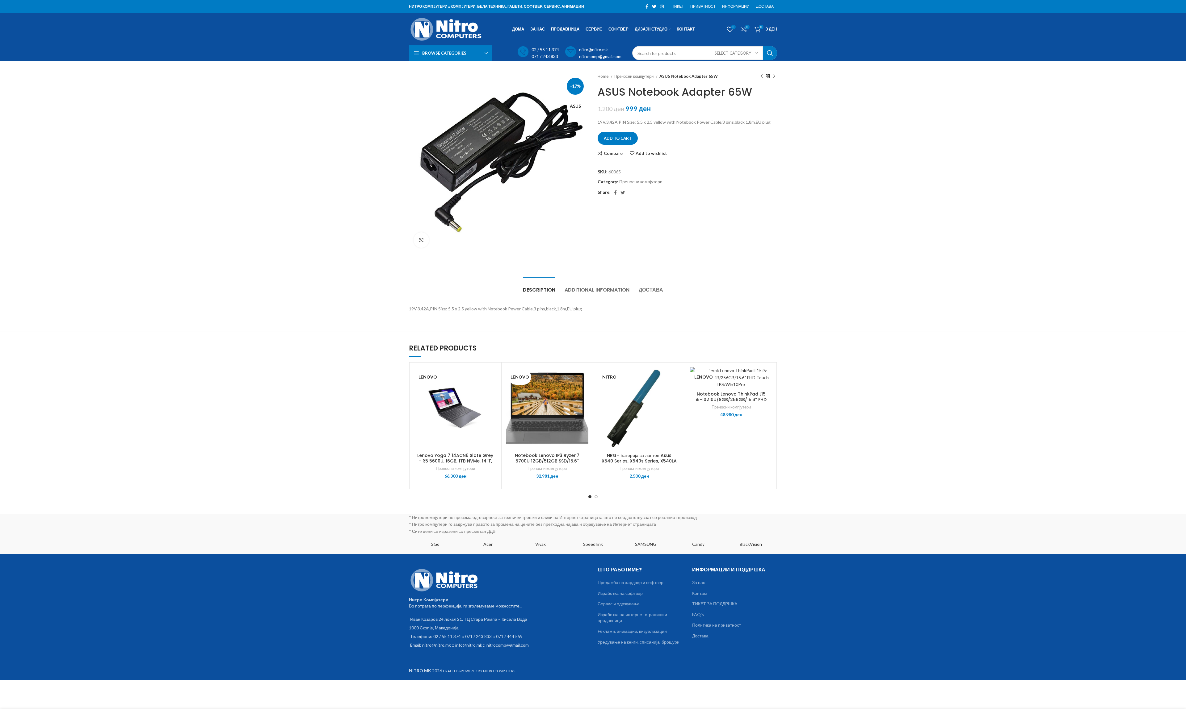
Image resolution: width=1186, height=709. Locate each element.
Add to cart (618, 138)
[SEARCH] (770, 53)
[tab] (539, 286)
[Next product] (774, 76)
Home (603, 76)
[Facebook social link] (647, 6)
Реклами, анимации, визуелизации (632, 631)
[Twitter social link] (654, 6)
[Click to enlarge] (421, 240)
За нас (698, 582)
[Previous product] (762, 76)
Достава (700, 635)
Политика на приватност (716, 625)
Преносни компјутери (634, 76)
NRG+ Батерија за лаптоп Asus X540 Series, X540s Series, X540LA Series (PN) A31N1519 (639, 461)
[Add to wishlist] (492, 377)
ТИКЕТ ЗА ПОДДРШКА (714, 603)
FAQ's (698, 614)
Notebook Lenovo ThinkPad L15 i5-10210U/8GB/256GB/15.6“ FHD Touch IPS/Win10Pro (731, 399)
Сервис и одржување (619, 603)
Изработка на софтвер (620, 593)
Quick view (492, 405)
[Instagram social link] (662, 6)
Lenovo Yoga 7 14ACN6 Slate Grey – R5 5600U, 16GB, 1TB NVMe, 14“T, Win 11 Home (455, 461)
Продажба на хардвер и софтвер (630, 582)
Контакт (700, 593)
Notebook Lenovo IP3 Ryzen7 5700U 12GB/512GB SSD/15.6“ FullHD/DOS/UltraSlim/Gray (547, 461)
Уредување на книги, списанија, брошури (638, 642)
